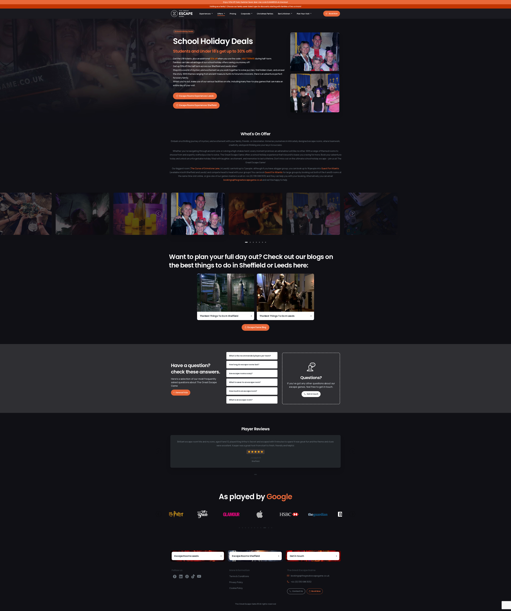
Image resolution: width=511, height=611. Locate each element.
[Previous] (159, 213)
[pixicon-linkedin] (181, 576)
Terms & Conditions (239, 576)
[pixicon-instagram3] (187, 576)
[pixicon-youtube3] (199, 576)
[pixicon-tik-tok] (193, 576)
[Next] (352, 213)
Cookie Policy (236, 588)
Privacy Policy (236, 582)
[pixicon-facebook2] (175, 576)
